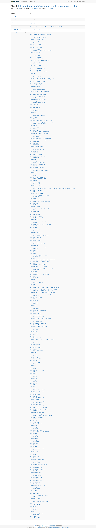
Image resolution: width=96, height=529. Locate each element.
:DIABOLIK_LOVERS (36, 154)
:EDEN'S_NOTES (35, 269)
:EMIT (33, 279)
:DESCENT (34, 151)
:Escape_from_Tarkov (36, 313)
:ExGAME (33, 331)
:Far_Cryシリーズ (35, 440)
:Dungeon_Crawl (35, 251)
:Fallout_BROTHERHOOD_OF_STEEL (39, 431)
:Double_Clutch (35, 232)
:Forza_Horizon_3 (35, 474)
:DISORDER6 (34, 157)
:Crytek (33, 112)
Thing (20, 8)
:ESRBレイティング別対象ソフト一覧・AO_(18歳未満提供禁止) (44, 287)
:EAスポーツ (34, 263)
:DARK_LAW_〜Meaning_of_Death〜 (39, 133)
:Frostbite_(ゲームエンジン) (37, 485)
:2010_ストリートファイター (37, 81)
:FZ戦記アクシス (35, 422)
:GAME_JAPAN (34, 503)
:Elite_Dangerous (35, 308)
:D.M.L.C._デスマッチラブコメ (38, 123)
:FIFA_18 (33, 381)
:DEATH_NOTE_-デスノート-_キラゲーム (40, 140)
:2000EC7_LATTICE (36, 76)
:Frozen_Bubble (35, 487)
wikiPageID (14, 16)
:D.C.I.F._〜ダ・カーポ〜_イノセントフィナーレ (41, 120)
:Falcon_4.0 (34, 427)
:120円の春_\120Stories (36, 57)
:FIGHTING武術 (35, 394)
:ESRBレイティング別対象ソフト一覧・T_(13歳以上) (42, 294)
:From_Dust (34, 483)
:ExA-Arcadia (34, 329)
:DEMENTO (34, 148)
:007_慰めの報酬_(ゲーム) (37, 49)
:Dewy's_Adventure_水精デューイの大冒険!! (40, 224)
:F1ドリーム (34, 357)
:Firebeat (33, 446)
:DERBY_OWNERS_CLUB (37, 149)
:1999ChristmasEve (35, 70)
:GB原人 (33, 509)
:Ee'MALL (33, 305)
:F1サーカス (34, 354)
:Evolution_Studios (35, 328)
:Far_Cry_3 (34, 435)
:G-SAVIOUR (34, 491)
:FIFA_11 (33, 371)
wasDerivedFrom (15, 26)
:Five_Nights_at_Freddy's (37, 448)
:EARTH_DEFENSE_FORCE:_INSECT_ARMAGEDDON (43, 260)
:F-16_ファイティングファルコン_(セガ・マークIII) (42, 339)
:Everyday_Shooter (35, 324)
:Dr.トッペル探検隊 (35, 237)
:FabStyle (33, 425)
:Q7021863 (35, 520)
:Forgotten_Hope (35, 461)
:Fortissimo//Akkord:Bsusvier (37, 469)
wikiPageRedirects (16, 29)
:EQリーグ (33, 284)
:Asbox (33, 22)
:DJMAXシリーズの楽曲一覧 (37, 164)
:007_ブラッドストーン (36, 47)
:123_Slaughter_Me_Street (37, 58)
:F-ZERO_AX (34, 342)
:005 (32, 42)
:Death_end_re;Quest (36, 216)
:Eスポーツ (34, 336)
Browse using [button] (24, 1)
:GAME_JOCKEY (35, 504)
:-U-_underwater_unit (36, 36)
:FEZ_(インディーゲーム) (37, 370)
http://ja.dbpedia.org (34, 8)
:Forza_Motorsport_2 (36, 477)
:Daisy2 (33, 198)
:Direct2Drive (34, 225)
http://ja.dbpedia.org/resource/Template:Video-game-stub (47, 5)
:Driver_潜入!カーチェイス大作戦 (38, 247)
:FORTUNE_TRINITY (36, 404)
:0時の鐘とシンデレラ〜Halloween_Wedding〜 (41, 50)
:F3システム (34, 363)
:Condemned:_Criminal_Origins (38, 99)
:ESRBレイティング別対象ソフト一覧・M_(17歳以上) (42, 292)
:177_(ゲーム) (34, 63)
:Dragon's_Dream (35, 240)
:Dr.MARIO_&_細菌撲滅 (36, 234)
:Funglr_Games (35, 488)
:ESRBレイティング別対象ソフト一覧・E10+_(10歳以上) (43, 289)
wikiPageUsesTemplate (17, 22)
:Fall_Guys (34, 428)
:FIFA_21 (33, 386)
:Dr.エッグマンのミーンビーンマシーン (39, 235)
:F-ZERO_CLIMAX (35, 344)
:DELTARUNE (34, 144)
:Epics (33, 311)
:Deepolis (33, 222)
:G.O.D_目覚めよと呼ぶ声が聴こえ (39, 495)
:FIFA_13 (33, 373)
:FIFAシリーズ (34, 393)
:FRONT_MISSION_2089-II (37, 414)
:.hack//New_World (35, 41)
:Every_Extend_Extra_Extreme (38, 323)
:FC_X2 (33, 365)
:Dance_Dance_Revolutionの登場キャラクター (41, 201)
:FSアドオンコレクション (37, 417)
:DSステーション (35, 183)
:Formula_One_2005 (36, 466)
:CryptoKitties (34, 110)
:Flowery (33, 454)
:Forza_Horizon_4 (35, 475)
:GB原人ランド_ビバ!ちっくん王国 (38, 513)
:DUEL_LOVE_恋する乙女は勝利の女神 (39, 195)
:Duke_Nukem (34, 250)
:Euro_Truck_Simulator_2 (37, 316)
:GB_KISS (33, 508)
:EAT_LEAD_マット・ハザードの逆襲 (39, 261)
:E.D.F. (33, 258)
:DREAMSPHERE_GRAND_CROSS (39, 170)
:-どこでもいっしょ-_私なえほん (38, 39)
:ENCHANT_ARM (35, 281)
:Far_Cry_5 (34, 436)
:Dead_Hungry (34, 211)
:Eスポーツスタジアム (36, 337)
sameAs (14, 520)
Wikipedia (39, 527)
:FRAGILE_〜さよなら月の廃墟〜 (38, 407)
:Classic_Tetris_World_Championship (39, 91)
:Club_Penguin (34, 92)
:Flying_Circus (34, 456)
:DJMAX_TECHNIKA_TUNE (37, 162)
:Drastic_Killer (34, 245)
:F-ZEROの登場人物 (35, 347)
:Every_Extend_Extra (36, 321)
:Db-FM (33, 209)
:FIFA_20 (33, 384)
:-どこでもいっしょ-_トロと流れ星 (38, 37)
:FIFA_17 (33, 380)
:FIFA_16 (33, 378)
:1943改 (33, 67)
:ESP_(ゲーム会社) (35, 285)
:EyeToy (33, 334)
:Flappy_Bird (34, 451)
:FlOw (33, 449)
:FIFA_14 (33, 375)
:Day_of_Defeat (35, 206)
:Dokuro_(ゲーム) (35, 229)
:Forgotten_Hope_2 (35, 462)
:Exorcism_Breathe (35, 333)
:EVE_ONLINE (34, 295)
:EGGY (33, 276)
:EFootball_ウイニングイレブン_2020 (39, 273)
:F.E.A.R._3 (34, 352)
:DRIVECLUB (34, 174)
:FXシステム (34, 420)
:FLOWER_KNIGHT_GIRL (37, 397)
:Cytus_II (33, 117)
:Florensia (33, 453)
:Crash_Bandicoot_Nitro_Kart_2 (38, 102)
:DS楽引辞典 (34, 187)
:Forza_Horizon (35, 470)
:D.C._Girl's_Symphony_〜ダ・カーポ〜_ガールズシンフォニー (44, 122)
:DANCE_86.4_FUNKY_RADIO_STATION (40, 131)
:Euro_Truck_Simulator (36, 315)
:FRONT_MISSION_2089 (37, 412)
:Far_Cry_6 (34, 438)
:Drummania (34, 248)
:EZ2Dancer (34, 303)
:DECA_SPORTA (35, 141)
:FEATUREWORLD (35, 367)
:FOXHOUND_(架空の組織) (37, 406)
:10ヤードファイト (35, 55)
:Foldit (33, 457)
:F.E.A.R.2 (33, 349)
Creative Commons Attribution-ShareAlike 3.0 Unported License (59, 527)
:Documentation (35, 23)
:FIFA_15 (33, 376)
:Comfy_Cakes (34, 97)
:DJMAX (33, 159)
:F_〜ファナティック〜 (36, 423)
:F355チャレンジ (35, 362)
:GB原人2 (33, 511)
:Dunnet (33, 253)
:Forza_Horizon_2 (35, 472)
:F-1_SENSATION (35, 341)
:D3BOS (33, 125)
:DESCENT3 (34, 152)
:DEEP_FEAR (34, 143)
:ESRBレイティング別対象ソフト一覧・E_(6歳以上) (42, 290)
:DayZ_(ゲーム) (35, 204)
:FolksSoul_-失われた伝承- (37, 459)
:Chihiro (33, 88)
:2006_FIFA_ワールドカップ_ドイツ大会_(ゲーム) (42, 78)
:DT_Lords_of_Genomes (36, 193)
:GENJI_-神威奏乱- (35, 517)
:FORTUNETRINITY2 (36, 402)
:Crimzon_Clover (35, 107)
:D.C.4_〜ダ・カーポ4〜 (36, 118)
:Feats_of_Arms (35, 444)
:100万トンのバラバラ (36, 52)
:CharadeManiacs (35, 86)
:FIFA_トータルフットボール (37, 389)
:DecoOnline (34, 219)
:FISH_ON (33, 396)
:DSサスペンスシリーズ (36, 182)
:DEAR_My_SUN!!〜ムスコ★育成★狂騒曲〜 (41, 138)
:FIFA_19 (33, 383)
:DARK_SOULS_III (35, 136)
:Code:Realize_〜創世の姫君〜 (38, 94)
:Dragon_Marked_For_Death (37, 243)
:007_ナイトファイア (36, 45)
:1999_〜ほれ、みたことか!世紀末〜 (39, 71)
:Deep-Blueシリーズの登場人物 (38, 221)
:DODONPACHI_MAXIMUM (37, 167)
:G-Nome (33, 490)
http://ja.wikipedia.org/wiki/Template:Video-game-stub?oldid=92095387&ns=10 (46, 26)
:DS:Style (33, 180)
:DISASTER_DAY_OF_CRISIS (38, 156)
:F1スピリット (34, 355)
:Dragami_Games (35, 238)
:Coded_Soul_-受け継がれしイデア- (39, 96)
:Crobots (33, 109)
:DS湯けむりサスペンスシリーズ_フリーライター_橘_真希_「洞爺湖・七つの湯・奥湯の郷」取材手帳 (52, 188)
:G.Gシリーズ (34, 493)
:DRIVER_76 (34, 175)
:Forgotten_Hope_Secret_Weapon (38, 464)
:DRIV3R (33, 172)
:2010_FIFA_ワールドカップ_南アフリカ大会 (41, 80)
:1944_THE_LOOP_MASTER (37, 68)
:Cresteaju (33, 105)
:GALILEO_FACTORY (36, 498)
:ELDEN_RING (34, 277)
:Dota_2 (33, 230)
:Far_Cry (33, 433)
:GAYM (33, 506)
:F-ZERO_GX (34, 346)
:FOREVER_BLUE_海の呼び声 (38, 401)
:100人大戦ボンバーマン (36, 54)
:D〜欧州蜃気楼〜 (35, 256)
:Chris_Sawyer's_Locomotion (37, 89)
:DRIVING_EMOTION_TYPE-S (38, 178)
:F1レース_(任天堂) (35, 358)
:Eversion (33, 320)
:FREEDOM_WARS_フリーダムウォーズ (40, 409)
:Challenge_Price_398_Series (37, 83)
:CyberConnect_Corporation (37, 115)
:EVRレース (34, 298)
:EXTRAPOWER (35, 302)
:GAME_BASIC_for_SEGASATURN (39, 501)
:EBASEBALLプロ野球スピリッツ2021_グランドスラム (43, 268)
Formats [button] (33, 1)
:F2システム (34, 360)
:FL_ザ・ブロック (35, 399)
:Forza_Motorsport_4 (36, 480)
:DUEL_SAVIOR (35, 196)
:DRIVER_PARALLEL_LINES (37, 177)
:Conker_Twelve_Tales (36, 101)
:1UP (32, 73)
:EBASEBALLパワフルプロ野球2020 (39, 264)
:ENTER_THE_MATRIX (36, 282)
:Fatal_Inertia (34, 441)
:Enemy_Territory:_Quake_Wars (38, 310)
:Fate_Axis (34, 443)
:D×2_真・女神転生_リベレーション (39, 255)
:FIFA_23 (33, 388)
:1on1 (33, 75)
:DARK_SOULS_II (35, 135)
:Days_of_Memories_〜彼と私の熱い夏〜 (40, 208)
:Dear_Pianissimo (35, 214)
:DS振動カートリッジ (36, 185)
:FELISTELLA (34, 368)
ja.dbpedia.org (50, 8)
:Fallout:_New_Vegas (36, 430)
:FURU (33, 418)
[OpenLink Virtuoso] (37, 525)
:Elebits (33, 307)
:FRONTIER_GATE (35, 410)
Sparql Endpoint (81, 1)
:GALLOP (33, 500)
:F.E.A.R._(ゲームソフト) (36, 350)
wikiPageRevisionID (16, 19)
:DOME (33, 169)
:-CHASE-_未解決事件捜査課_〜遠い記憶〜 (40, 34)
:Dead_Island (34, 213)
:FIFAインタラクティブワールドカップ (39, 391)
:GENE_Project (34, 514)
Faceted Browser (71, 1)
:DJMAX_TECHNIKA (36, 161)
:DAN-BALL (34, 130)
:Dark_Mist (34, 203)
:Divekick (33, 227)
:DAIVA (33, 128)
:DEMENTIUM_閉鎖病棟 (36, 146)
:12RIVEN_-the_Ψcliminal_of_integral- (39, 60)
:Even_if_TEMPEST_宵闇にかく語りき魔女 (40, 318)
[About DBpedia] (15, 1)
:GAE (32, 496)
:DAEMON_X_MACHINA (36, 127)
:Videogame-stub (35, 29)
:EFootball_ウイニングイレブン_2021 (39, 274)
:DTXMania (34, 191)
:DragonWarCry (35, 242)
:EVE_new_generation (36, 297)
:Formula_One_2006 (36, 467)
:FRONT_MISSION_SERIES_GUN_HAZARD (41, 415)
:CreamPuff (34, 104)
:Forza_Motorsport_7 (36, 482)
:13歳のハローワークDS (36, 62)
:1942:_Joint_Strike (35, 65)
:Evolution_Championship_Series (38, 326)
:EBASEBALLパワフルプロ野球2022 (39, 266)
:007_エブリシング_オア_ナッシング (39, 44)
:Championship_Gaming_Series (38, 84)
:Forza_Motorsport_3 (36, 478)
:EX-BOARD (34, 300)
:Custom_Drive (34, 114)
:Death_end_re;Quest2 (36, 217)
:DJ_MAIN (33, 165)
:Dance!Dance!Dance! (36, 200)
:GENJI (33, 516)
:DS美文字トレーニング (36, 190)
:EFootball (33, 271)
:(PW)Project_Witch (35, 32)
